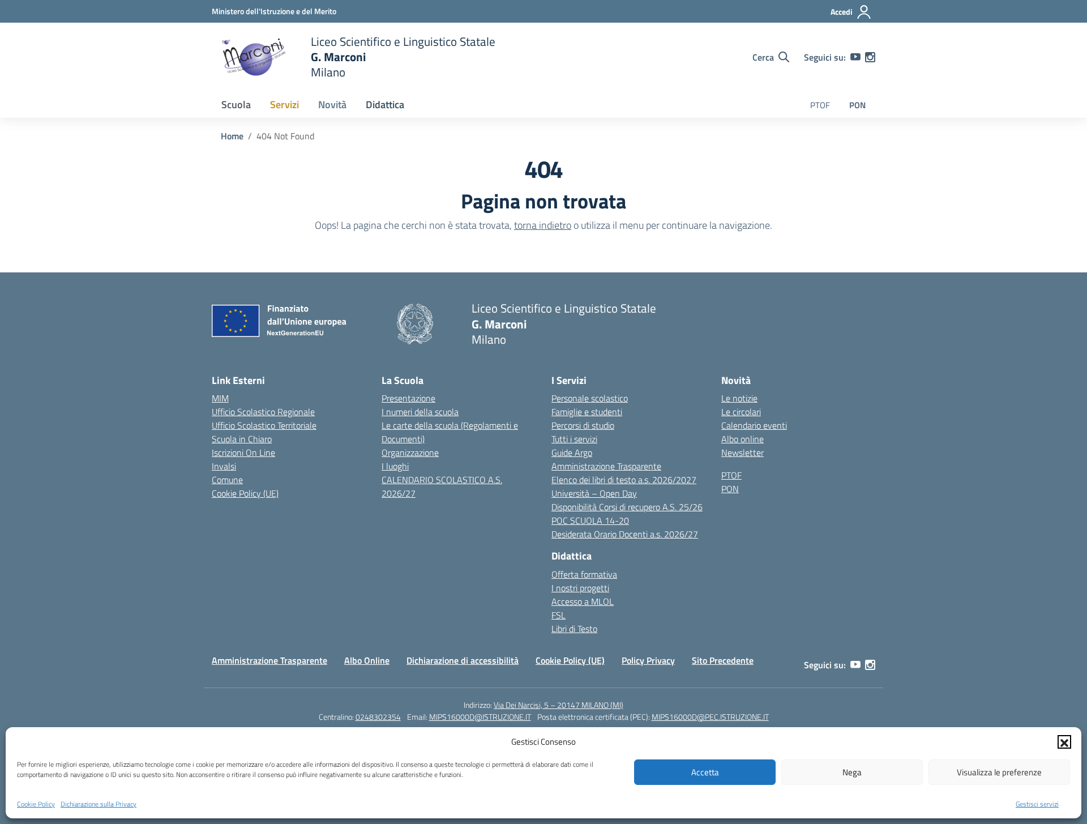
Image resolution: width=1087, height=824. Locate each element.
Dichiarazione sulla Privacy (98, 804)
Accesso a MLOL (582, 601)
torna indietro (542, 225)
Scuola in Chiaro (242, 439)
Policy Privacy (648, 660)
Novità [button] (332, 104)
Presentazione (408, 398)
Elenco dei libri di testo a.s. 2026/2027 (623, 479)
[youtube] (855, 57)
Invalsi (224, 466)
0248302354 (378, 717)
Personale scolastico (589, 398)
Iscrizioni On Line (243, 452)
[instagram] (870, 57)
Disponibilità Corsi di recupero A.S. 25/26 (627, 507)
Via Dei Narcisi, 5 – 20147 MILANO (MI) (558, 705)
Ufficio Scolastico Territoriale (264, 425)
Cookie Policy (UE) (245, 493)
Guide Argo (571, 452)
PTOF (820, 105)
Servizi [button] (284, 104)
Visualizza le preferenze (999, 772)
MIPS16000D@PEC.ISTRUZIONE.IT (710, 717)
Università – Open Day (594, 493)
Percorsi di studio (582, 425)
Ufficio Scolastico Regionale (263, 412)
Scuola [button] (236, 104)
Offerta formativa (584, 574)
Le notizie (739, 398)
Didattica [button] (385, 104)
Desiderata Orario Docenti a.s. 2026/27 (624, 534)
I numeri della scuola (420, 412)
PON (857, 105)
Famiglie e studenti (586, 412)
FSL (558, 615)
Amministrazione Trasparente (606, 466)
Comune (227, 479)
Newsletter (742, 452)
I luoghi (395, 466)
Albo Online (367, 660)
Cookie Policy (36, 804)
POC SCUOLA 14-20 (590, 520)
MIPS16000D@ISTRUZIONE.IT (480, 717)
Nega (852, 772)
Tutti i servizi (574, 439)
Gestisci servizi (1037, 804)
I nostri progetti (580, 588)
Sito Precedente (723, 660)
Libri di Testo (574, 628)
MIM (220, 398)
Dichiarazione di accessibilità (462, 660)
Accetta (705, 772)
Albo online (742, 439)
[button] (1064, 742)
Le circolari (741, 412)
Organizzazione (410, 452)
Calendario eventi (754, 425)
